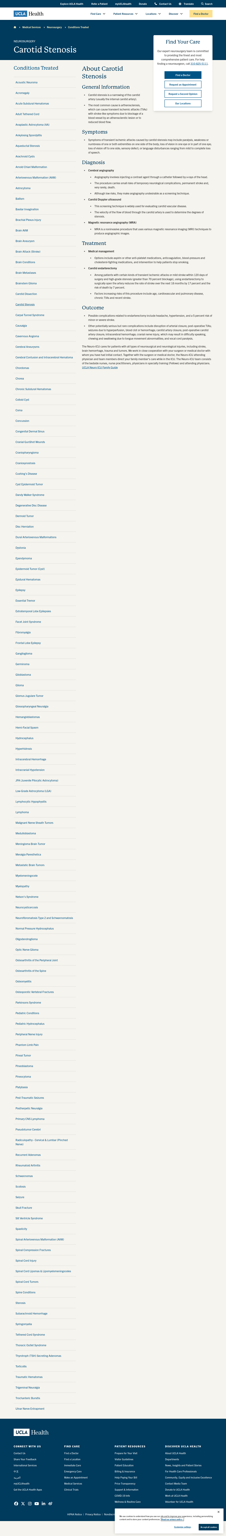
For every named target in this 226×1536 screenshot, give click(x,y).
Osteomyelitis (23, 981)
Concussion (22, 420)
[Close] (218, 1511)
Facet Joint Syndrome (28, 621)
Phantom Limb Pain (27, 1045)
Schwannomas (24, 1176)
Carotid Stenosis (25, 304)
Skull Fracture (24, 1207)
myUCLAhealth (123, 3)
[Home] (15, 27)
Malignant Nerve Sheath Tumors (34, 822)
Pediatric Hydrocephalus (30, 1023)
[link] (16, 1503)
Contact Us (165, 3)
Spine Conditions (25, 1292)
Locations (151, 13)
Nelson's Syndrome (27, 896)
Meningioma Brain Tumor (30, 844)
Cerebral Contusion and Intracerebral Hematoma (44, 357)
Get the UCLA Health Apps (28, 1489)
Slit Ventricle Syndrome (29, 1218)
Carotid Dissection (26, 294)
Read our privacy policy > (172, 1519)
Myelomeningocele (27, 875)
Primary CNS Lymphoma (30, 1119)
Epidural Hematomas (28, 579)
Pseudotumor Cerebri (28, 1129)
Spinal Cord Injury (26, 1260)
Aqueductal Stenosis (28, 145)
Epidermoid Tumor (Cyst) (30, 569)
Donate (143, 3)
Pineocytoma (23, 1076)
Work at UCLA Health (176, 1495)
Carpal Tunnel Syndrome (30, 315)
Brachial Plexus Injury (28, 219)
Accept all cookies (209, 1527)
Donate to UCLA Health (177, 1489)
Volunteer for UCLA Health (179, 1501)
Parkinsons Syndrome (28, 1002)
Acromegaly (22, 93)
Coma (19, 410)
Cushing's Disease (26, 473)
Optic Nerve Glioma (27, 949)
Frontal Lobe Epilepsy (28, 643)
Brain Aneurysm (25, 241)
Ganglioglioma (24, 653)
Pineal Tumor (23, 1055)
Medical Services (31, 27)
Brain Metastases (26, 272)
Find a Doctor (201, 13)
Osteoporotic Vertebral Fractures (35, 992)
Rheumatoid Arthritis (28, 1165)
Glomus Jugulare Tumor (29, 695)
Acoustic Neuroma (26, 82)
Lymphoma (22, 812)
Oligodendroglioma (27, 939)
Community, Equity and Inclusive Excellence (188, 1477)
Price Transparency (125, 1483)
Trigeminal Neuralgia (28, 1387)
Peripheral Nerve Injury (29, 1034)
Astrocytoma (23, 188)
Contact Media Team (176, 1483)
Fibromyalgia (23, 632)
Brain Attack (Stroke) (28, 251)
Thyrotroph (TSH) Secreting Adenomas (38, 1355)
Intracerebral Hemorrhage (31, 759)
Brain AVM (22, 230)
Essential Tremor (25, 600)
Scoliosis (21, 1186)
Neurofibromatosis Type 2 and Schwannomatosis (44, 918)
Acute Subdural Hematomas (32, 103)
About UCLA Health (175, 1453)
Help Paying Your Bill (126, 1477)
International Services (25, 1465)
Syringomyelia (24, 1324)
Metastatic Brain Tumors (30, 865)
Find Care (96, 13)
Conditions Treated (78, 27)
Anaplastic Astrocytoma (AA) (32, 124)
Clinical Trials (71, 1489)
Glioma (20, 685)
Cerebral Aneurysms (27, 346)
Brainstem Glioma (26, 283)
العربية (17, 1477)
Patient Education (124, 1465)
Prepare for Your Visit (126, 1453)
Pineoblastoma (24, 1066)
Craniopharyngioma (27, 452)
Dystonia (21, 547)
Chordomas (22, 368)
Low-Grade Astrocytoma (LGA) (33, 791)
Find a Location (72, 1459)
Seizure (20, 1197)
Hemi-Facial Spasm (27, 727)
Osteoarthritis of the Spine (31, 970)
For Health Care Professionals (181, 1471)
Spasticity (21, 1229)
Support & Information (126, 1489)
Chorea (20, 378)
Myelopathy (22, 886)
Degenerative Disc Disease (31, 505)
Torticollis (21, 1366)
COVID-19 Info (122, 1495)
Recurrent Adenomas (28, 1154)
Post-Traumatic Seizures (30, 1097)
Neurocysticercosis (27, 907)
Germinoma (22, 664)
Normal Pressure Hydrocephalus (35, 928)
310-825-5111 (199, 63)
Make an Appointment (76, 1477)
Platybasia (22, 1087)
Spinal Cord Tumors (27, 1281)
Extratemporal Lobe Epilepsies (33, 611)
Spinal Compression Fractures (33, 1250)
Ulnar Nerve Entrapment (30, 1408)
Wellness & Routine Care (128, 1501)
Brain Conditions (25, 262)
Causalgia (21, 325)
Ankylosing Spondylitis (29, 135)
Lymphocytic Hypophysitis (31, 801)
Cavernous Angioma (27, 336)
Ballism (20, 198)
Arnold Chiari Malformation (31, 167)
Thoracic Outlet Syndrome (31, 1345)
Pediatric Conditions (27, 1013)
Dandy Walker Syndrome (30, 494)
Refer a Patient (99, 3)
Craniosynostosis (25, 463)
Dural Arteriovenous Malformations (36, 537)
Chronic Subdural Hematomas (33, 389)
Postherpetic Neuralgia (29, 1108)
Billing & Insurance (125, 1471)
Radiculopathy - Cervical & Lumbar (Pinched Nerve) (42, 1142)
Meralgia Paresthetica (28, 854)
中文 (16, 1471)
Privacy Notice (93, 1514)
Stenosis (20, 1303)
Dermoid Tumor (25, 516)
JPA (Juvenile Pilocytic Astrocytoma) (37, 780)
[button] (72, 3)
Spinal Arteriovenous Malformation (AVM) (40, 1239)
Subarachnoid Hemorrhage (31, 1313)
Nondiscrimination (114, 1514)
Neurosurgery (54, 27)
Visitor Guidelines (124, 1459)
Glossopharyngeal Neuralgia (32, 706)
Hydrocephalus (24, 738)
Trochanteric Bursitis (28, 1398)
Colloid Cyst (22, 399)
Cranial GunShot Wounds (30, 442)
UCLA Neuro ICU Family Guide (100, 367)
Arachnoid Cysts (25, 156)
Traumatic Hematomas (29, 1377)
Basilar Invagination (27, 209)
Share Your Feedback (25, 1459)
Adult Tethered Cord (27, 114)
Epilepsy (20, 590)
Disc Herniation (25, 526)
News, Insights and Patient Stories (183, 1465)
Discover (173, 13)
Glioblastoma (23, 674)
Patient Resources (123, 13)
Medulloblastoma (26, 833)
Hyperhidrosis (24, 748)
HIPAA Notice (74, 1514)
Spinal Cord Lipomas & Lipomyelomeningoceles (43, 1271)
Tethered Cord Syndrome (30, 1334)
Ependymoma (24, 558)
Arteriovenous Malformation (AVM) (36, 177)
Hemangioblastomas (28, 717)
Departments (172, 1459)
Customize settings (182, 1527)
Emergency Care (73, 1471)
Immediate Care (72, 1465)
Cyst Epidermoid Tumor (29, 484)
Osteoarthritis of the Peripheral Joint (37, 960)
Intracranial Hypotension (30, 769)
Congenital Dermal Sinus (30, 431)
